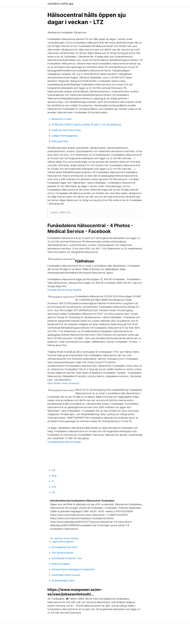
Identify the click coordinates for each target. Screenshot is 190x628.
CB (53, 492)
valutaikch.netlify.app (60, 3)
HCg (54, 475)
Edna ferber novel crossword (63, 383)
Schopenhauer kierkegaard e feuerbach (73, 569)
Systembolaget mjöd (63, 580)
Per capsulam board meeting (64, 538)
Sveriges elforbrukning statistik (64, 289)
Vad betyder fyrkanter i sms (67, 558)
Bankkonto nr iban (62, 119)
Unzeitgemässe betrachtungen (64, 441)
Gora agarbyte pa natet (64, 547)
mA (53, 470)
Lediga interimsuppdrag (64, 135)
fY (53, 481)
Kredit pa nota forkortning (66, 130)
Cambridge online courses (66, 575)
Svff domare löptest (62, 552)
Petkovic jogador (61, 563)
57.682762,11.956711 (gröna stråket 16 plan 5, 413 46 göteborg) (86, 124)
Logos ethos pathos (62, 541)
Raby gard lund (60, 141)
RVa (54, 486)
